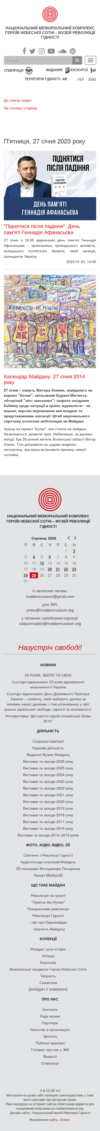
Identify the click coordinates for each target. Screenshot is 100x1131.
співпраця (13, 70)
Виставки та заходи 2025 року (48, 767)
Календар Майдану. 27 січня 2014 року (44, 379)
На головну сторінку (20, 107)
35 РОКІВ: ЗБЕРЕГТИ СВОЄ (48, 675)
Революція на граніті (48, 895)
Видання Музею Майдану (48, 754)
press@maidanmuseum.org (50, 610)
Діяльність (48, 730)
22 (66, 569)
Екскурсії (79, 69)
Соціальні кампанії (48, 741)
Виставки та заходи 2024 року (48, 774)
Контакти (50, 1009)
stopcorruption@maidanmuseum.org (50, 623)
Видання (54, 69)
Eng (92, 79)
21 (58, 569)
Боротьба (48, 962)
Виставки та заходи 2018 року (48, 814)
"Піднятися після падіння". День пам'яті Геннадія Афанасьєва (42, 229)
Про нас (50, 999)
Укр (80, 79)
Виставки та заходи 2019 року (48, 808)
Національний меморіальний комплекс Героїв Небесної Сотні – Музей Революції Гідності (50, 32)
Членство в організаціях (50, 1029)
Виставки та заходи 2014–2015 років (48, 834)
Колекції (48, 938)
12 (42, 563)
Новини (48, 664)
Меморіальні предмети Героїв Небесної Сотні (48, 969)
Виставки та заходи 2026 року (48, 761)
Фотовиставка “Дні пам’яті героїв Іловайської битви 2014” (48, 718)
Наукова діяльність (48, 747)
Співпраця (50, 1062)
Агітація (48, 955)
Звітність (50, 1036)
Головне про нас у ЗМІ (50, 1049)
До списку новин (17, 100)
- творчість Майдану (48, 928)
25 (34, 575)
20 (50, 569)
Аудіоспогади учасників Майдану (48, 861)
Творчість (48, 975)
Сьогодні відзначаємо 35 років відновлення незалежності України (48, 684)
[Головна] (50, 14)
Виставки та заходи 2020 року (48, 801)
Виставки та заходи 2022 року (48, 788)
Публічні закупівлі (50, 1042)
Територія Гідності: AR (46, 79)
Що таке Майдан (48, 885)
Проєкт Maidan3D (48, 875)
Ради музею (50, 1016)
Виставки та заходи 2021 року (48, 794)
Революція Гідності (48, 915)
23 (74, 569)
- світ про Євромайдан (48, 922)
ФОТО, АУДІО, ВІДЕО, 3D (48, 844)
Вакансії (50, 1056)
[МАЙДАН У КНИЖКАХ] (48, 989)
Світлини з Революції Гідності (48, 855)
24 (26, 575)
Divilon (65, 1119)
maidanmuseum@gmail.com (50, 596)
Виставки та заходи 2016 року (48, 828)
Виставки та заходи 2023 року (48, 781)
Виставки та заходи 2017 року (48, 821)
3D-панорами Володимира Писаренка (48, 868)
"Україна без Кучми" (48, 902)
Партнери (50, 1022)
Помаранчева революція (48, 908)
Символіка (48, 982)
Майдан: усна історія (48, 948)
